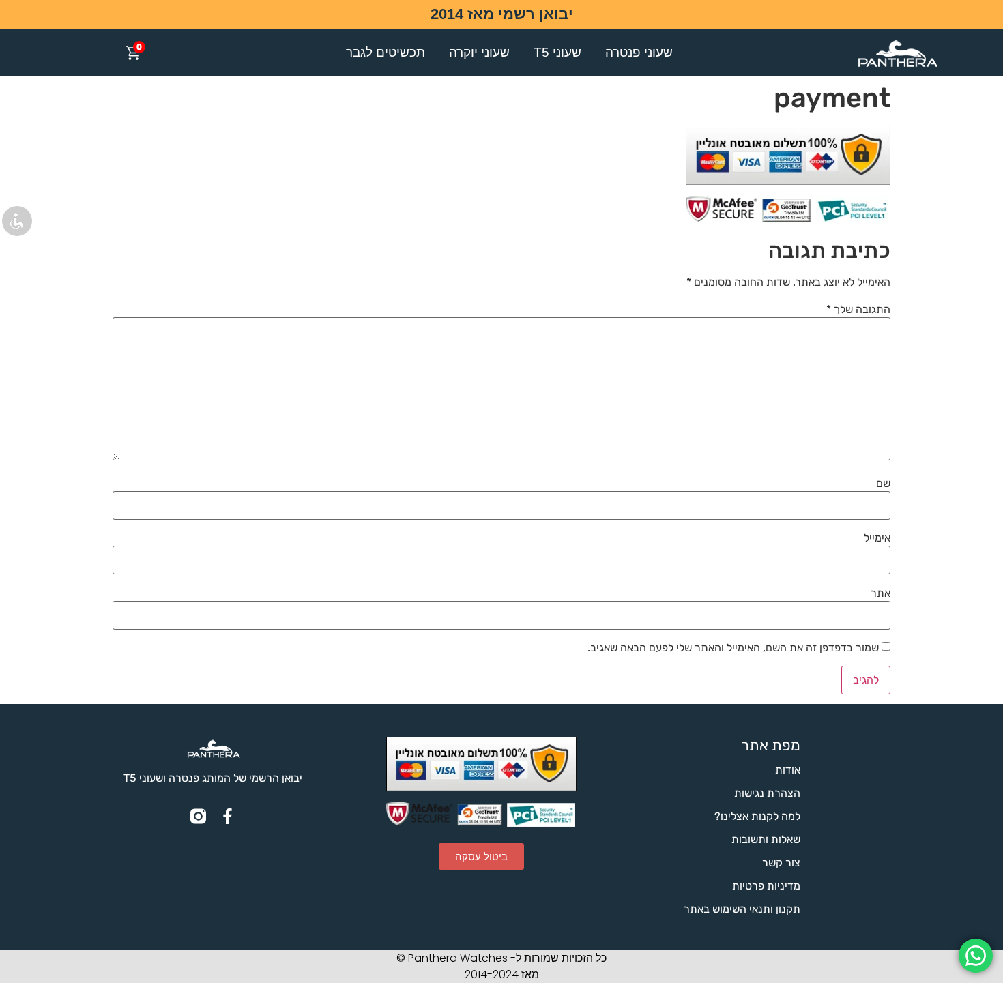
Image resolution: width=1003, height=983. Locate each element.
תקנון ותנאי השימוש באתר (742, 909)
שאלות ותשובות (765, 839)
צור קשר (781, 862)
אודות (787, 769)
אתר (880, 593)
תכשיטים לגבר (385, 52)
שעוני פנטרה (639, 52)
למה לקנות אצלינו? (757, 816)
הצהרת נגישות (767, 793)
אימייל (877, 538)
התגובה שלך (858, 309)
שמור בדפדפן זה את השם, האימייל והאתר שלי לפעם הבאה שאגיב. (733, 648)
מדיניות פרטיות (766, 885)
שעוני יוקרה (479, 52)
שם (883, 483)
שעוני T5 (557, 52)
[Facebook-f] (227, 816)
